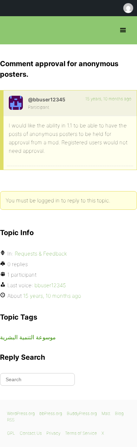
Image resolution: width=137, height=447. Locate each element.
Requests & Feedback (41, 253)
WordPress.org (21, 413)
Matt (106, 413)
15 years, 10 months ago (108, 98)
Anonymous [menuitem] (128, 8)
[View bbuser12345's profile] (16, 103)
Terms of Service (81, 433)
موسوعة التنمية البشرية (28, 337)
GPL (11, 433)
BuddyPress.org (82, 413)
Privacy (53, 433)
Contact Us (31, 433)
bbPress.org (11, 30)
